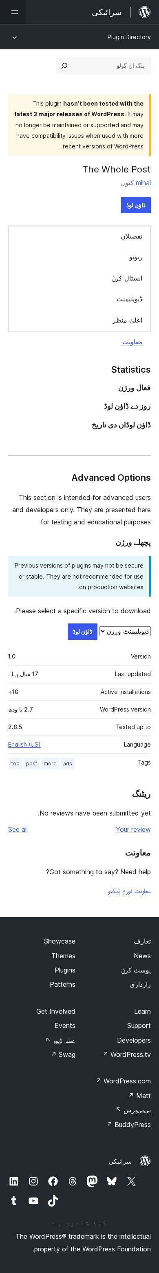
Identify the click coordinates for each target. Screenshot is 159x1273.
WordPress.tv (126, 1054)
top (15, 763)
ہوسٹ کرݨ (136, 970)
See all (18, 829)
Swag (63, 1054)
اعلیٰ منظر (127, 320)
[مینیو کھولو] (13, 12)
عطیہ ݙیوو (60, 1040)
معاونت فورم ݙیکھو (129, 890)
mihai (143, 183)
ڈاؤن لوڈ (136, 204)
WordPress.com (123, 1081)
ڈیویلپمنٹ (129, 299)
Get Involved (55, 1011)
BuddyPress (128, 1125)
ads (67, 763)
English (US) (24, 744)
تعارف (142, 941)
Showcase (59, 941)
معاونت (132, 342)
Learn (142, 1011)
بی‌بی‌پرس (133, 1110)
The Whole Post (116, 169)
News (142, 956)
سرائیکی (120, 1161)
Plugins (65, 970)
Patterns (62, 984)
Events (65, 1025)
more (50, 763)
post (31, 763)
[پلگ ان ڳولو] (64, 65)
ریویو (135, 257)
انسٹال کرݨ (127, 278)
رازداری (140, 984)
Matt (139, 1096)
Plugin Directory (129, 36)
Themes (63, 956)
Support (139, 1025)
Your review (133, 829)
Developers (134, 1040)
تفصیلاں (131, 236)
